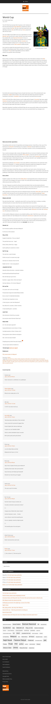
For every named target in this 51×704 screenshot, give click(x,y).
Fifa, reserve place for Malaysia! (10, 354)
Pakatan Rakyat (20, 640)
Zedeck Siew (31, 647)
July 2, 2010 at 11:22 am (10, 403)
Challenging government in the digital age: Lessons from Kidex (16, 602)
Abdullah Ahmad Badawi (7, 624)
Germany (29, 146)
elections (4, 630)
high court (38, 630)
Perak (10, 644)
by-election (7, 628)
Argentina (23, 358)
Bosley (6, 548)
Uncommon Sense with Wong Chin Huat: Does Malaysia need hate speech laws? (20, 614)
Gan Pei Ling (26, 630)
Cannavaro (5, 101)
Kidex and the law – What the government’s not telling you (15, 610)
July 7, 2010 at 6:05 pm (10, 536)
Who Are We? (5, 659)
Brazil (36, 358)
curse (39, 358)
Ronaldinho (16, 96)
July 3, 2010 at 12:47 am (10, 485)
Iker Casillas (16, 162)
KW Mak (41, 633)
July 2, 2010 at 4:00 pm (10, 462)
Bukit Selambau (43, 624)
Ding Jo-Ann (29, 628)
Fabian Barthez (9, 360)
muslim (45, 636)
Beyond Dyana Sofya (7, 612)
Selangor (38, 644)
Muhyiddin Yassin (39, 636)
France (23, 29)
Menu (26, 1)
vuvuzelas (23, 41)
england (4, 360)
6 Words (8, 357)
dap (14, 628)
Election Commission (39, 628)
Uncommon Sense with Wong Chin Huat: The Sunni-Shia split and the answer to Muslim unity (22, 597)
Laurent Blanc (42, 360)
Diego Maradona (17, 26)
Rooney (4, 99)
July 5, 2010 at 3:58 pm (10, 498)
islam (18, 633)
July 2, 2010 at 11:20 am (10, 390)
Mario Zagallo (26, 154)
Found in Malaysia (11, 630)
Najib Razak (7, 640)
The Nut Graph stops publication (15, 575)
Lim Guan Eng (6, 636)
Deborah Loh (20, 628)
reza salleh (7, 415)
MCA (19, 636)
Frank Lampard (17, 44)
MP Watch (31, 636)
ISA (14, 633)
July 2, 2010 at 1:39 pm (10, 417)
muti (11, 361)
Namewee (34, 209)
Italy (13, 29)
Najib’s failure (5, 605)
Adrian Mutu (38, 191)
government (32, 630)
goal (33, 360)
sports (36, 361)
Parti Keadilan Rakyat (38, 640)
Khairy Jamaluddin (35, 633)
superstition (40, 361)
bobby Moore (27, 358)
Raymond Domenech (17, 37)
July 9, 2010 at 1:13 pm (10, 550)
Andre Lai (5, 584)
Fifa (10, 50)
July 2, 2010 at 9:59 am (10, 376)
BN (38, 624)
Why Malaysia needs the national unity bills (12, 600)
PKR (15, 644)
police (21, 644)
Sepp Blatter (32, 361)
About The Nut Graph (7, 656)
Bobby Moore (24, 178)
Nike (44, 58)
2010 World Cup (11, 358)
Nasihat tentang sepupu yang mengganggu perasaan (14, 595)
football (20, 360)
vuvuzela (7, 363)
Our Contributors (6, 661)
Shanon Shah (7, 648)
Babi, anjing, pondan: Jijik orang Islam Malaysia (13, 607)
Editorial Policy (5, 671)
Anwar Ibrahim (17, 624)
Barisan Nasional (29, 624)
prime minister (32, 644)
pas (45, 640)
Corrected (37, 99)
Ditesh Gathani (8, 388)
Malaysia (13, 636)
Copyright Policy (6, 676)
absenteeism (30, 215)
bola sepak (33, 358)
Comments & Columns (7, 673)
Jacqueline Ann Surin (26, 633)
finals (13, 28)
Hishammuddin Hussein (7, 633)
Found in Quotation (19, 630)
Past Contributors (6, 664)
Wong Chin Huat (23, 648)
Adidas (19, 358)
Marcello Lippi (6, 36)
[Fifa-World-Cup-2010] (41, 46)
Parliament (31, 640)
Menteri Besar (24, 636)
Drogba (10, 94)
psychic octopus (18, 361)
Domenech (37, 156)
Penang (5, 644)
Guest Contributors (6, 667)
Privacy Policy (5, 681)
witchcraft (11, 146)
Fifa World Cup (15, 360)
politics (26, 644)
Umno (15, 648)
